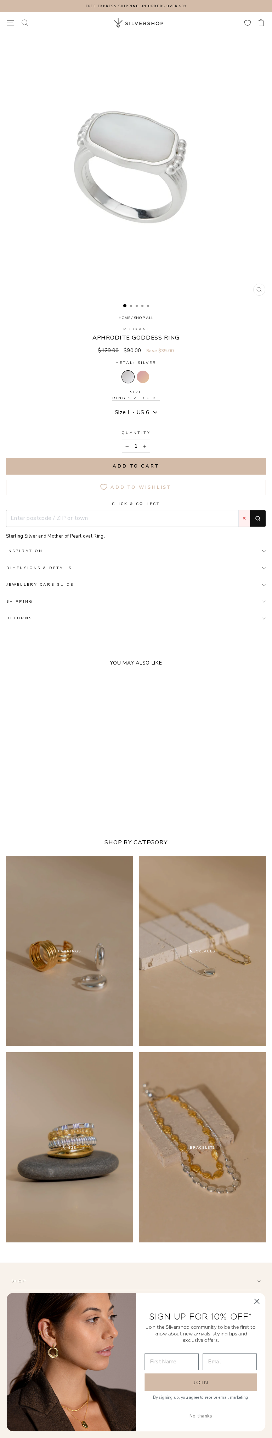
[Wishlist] (247, 23)
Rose (143, 377)
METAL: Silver (136, 362)
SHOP (18, 1281)
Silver (128, 377)
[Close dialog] (257, 1301)
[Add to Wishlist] (114, 799)
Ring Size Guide (136, 398)
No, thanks (200, 1416)
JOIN (201, 1382)
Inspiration (24, 550)
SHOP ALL (144, 317)
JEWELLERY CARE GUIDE (40, 584)
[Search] (258, 518)
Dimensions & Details (39, 567)
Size (136, 395)
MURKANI (136, 329)
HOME (124, 317)
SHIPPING (19, 601)
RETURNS (19, 618)
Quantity (136, 432)
